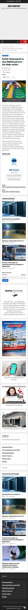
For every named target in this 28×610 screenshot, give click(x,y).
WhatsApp (4, 461)
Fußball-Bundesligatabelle (8, 453)
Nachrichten (5, 55)
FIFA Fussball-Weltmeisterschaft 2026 (11, 450)
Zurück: (14, 186)
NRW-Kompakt (14, 6)
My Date (4, 576)
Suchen (5, 280)
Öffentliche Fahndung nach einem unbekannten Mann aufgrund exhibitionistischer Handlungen (11, 565)
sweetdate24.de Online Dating (14, 405)
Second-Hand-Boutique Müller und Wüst (14, 429)
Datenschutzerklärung (7, 447)
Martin (4, 220)
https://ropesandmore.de (18, 314)
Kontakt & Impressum (7, 456)
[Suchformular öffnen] (17, 41)
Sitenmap (4, 468)
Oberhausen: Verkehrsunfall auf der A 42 (12, 241)
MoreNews (10, 608)
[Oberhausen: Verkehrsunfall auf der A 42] (14, 231)
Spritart (23, 275)
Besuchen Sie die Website (14, 175)
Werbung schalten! (6, 459)
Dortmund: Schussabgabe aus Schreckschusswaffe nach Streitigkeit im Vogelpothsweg (12, 264)
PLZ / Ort (4, 275)
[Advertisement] (14, 24)
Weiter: (11, 191)
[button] (2, 41)
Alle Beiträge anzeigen (14, 179)
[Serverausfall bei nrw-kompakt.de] (14, 209)
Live (25, 41)
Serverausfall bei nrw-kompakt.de (11, 219)
